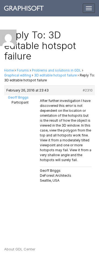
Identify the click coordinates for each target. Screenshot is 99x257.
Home (9, 70)
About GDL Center (19, 249)
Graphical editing (17, 75)
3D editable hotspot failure (55, 75)
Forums (23, 70)
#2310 (88, 90)
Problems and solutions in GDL (56, 70)
